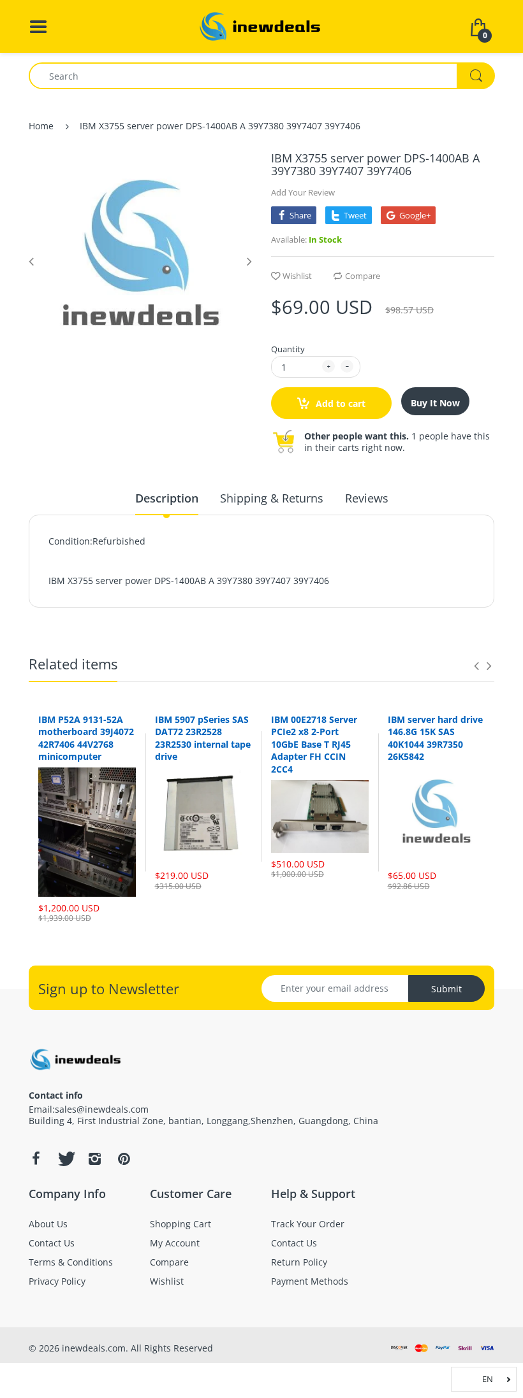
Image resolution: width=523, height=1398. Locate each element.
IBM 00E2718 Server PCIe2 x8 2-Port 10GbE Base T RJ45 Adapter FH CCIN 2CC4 (314, 744)
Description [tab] (166, 498)
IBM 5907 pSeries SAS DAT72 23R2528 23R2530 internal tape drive (203, 738)
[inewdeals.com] (261, 25)
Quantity (288, 349)
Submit (446, 989)
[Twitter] (65, 1158)
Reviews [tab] (366, 498)
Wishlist (297, 276)
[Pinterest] (124, 1158)
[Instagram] (94, 1158)
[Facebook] (36, 1158)
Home (41, 126)
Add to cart (339, 403)
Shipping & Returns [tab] (271, 498)
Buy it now (435, 403)
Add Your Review (303, 192)
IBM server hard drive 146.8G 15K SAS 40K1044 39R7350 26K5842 (435, 738)
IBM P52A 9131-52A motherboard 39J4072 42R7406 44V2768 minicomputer (86, 738)
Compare (362, 276)
